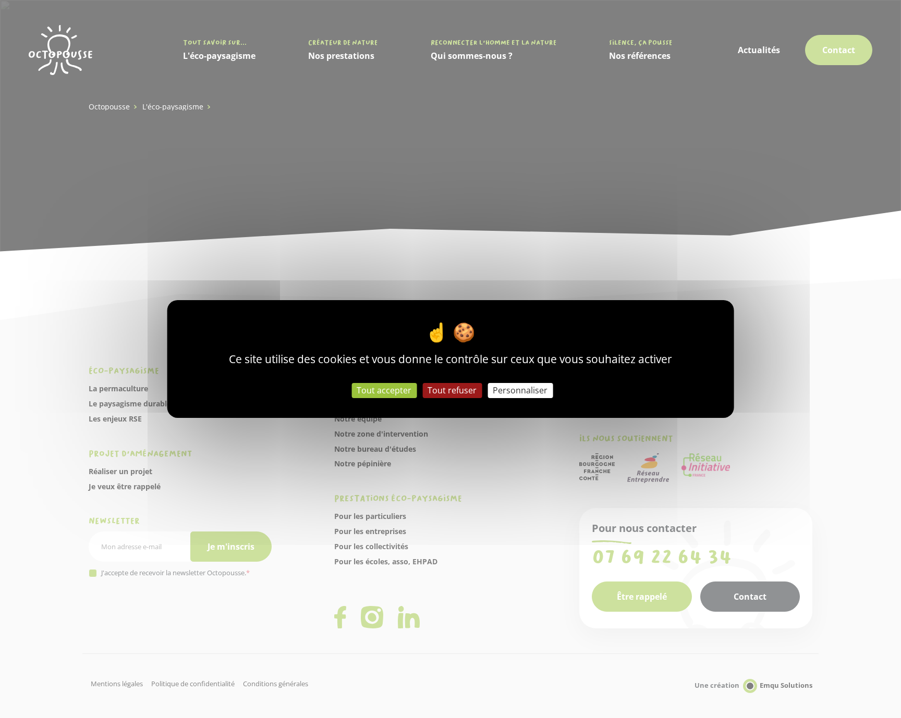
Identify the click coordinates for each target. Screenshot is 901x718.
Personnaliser (520, 390)
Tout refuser (452, 390)
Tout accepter (384, 390)
